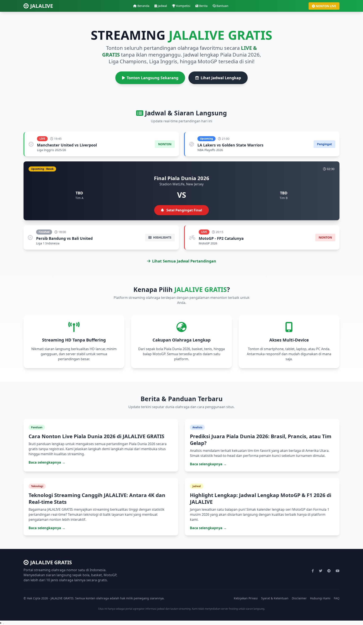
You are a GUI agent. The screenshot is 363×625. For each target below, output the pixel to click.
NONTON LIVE (326, 6)
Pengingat (324, 144)
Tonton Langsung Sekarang (152, 77)
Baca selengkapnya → (47, 462)
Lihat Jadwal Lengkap (221, 77)
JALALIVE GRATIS (51, 562)
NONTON (164, 144)
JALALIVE (41, 6)
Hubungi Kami (320, 598)
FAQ (336, 598)
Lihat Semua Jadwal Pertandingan (184, 261)
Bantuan (222, 6)
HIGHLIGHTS (161, 237)
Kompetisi (183, 6)
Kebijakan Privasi (246, 598)
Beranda (143, 6)
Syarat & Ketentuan (274, 598)
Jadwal (162, 6)
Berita (203, 6)
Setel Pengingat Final (184, 210)
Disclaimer (299, 598)
